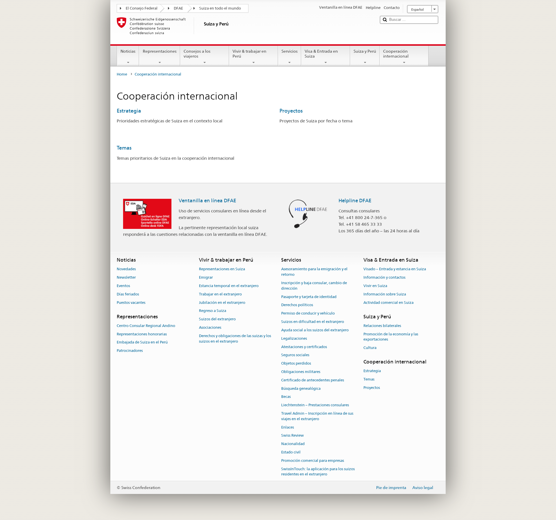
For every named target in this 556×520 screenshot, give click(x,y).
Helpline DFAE (355, 200)
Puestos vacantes (131, 302)
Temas (124, 148)
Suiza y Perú (365, 51)
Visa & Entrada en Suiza (321, 53)
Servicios (289, 51)
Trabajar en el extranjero (220, 294)
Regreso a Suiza (212, 311)
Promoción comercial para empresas (312, 460)
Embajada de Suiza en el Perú (142, 342)
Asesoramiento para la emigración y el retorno (314, 272)
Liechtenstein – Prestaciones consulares (315, 405)
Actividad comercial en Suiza (388, 302)
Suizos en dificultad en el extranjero (312, 321)
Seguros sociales (295, 355)
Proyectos (291, 111)
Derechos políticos (297, 305)
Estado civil (291, 452)
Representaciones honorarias (142, 334)
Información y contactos (384, 277)
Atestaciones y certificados (304, 347)
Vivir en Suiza (375, 286)
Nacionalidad (293, 444)
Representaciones (160, 51)
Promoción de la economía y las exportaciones (390, 337)
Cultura (369, 348)
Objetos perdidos (296, 363)
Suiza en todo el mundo (220, 8)
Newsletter (126, 277)
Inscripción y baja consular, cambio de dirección (314, 286)
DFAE (178, 8)
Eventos (123, 286)
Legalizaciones (294, 338)
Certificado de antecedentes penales (312, 380)
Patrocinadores (130, 350)
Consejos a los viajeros (197, 53)
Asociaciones (210, 327)
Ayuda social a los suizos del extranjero (315, 330)
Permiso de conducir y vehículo (308, 313)
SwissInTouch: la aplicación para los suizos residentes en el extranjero (318, 472)
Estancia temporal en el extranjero (229, 286)
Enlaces (287, 427)
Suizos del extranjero (217, 319)
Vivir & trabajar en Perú (249, 53)
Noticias (128, 51)
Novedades (126, 269)
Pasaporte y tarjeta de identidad (308, 297)
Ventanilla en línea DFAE (207, 200)
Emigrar (206, 277)
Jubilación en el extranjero (222, 302)
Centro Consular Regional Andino (146, 326)
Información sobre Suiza (384, 294)
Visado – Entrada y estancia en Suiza (394, 269)
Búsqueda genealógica (301, 388)
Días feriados (128, 294)
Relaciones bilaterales (382, 326)
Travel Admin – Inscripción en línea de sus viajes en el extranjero (317, 416)
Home (122, 74)
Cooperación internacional (396, 53)
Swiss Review (292, 435)
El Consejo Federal (142, 8)
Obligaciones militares (300, 372)
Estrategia (129, 111)
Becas (286, 397)
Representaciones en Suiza (222, 269)
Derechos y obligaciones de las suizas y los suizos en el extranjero (235, 338)
